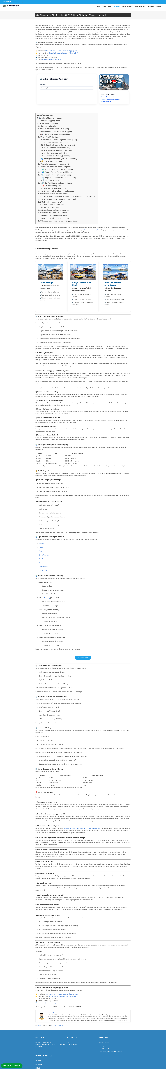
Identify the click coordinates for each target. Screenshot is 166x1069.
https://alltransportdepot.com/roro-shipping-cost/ (61, 51)
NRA (68, 1042)
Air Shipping (54, 1025)
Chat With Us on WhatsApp (11, 1065)
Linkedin (38, 1068)
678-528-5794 (7, 2)
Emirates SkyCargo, (69, 828)
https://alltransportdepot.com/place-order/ (63, 53)
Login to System (72, 1044)
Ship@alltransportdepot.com (19, 2)
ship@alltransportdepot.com (112, 1052)
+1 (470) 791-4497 (105, 1048)
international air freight (90, 230)
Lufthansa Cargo (81, 828)
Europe (41, 543)
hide (51, 115)
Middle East (43, 571)
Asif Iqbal (39, 1025)
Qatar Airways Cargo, (94, 828)
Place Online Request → (108, 97)
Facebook (38, 1064)
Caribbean (42, 559)
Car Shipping (60, 1025)
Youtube (38, 1061)
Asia (40, 551)
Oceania (41, 563)
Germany (47, 598)
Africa (41, 547)
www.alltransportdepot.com (44, 1044)
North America (43, 567)
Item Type (43, 85)
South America (44, 555)
